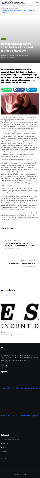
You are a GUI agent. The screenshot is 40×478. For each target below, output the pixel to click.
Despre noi (5, 332)
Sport (4, 458)
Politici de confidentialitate (11, 440)
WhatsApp (8, 89)
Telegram (33, 89)
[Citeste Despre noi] (20, 314)
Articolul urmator (27, 260)
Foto (4, 455)
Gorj (16, 9)
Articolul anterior (12, 240)
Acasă (5, 9)
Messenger (21, 89)
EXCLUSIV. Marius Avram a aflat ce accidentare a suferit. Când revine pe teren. (20, 244)
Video (5, 447)
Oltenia (11, 9)
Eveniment (6, 443)
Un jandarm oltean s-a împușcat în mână (21, 263)
